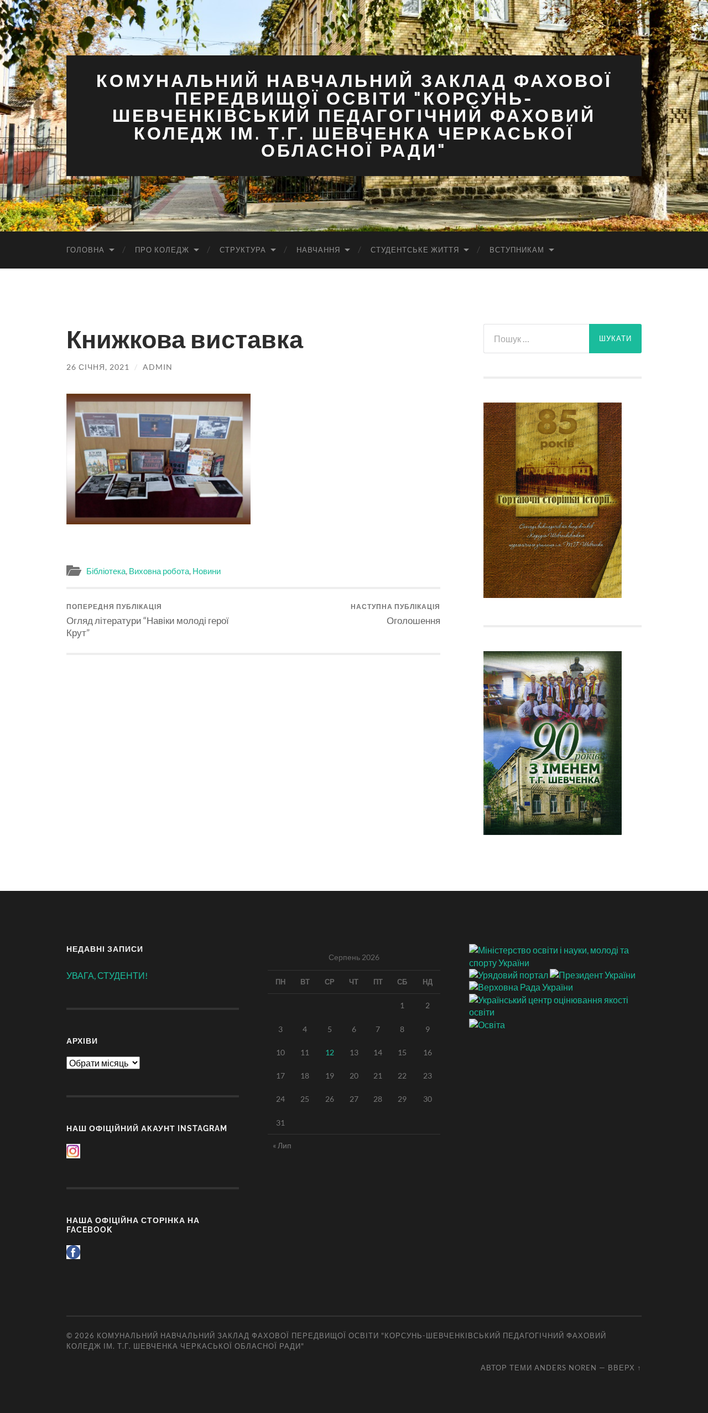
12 (329, 1052)
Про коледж (162, 249)
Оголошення (395, 614)
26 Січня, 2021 (97, 367)
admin (158, 367)
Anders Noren (565, 1367)
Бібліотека (106, 571)
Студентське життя (415, 249)
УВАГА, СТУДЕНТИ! (107, 975)
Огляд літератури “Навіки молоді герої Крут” (147, 620)
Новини (206, 571)
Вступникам (517, 249)
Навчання (318, 249)
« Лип (282, 1145)
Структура (243, 249)
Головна (85, 249)
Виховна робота (159, 571)
